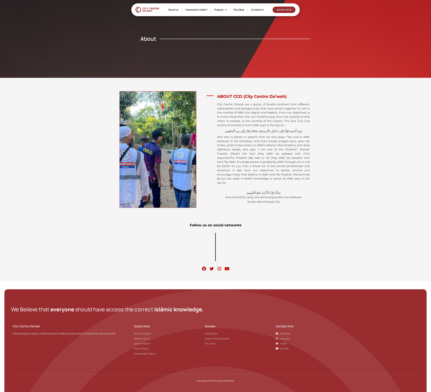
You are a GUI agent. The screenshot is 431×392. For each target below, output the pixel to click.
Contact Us (257, 9)
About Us (173, 9)
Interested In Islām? (196, 9)
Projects (218, 9)
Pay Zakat (239, 9)
